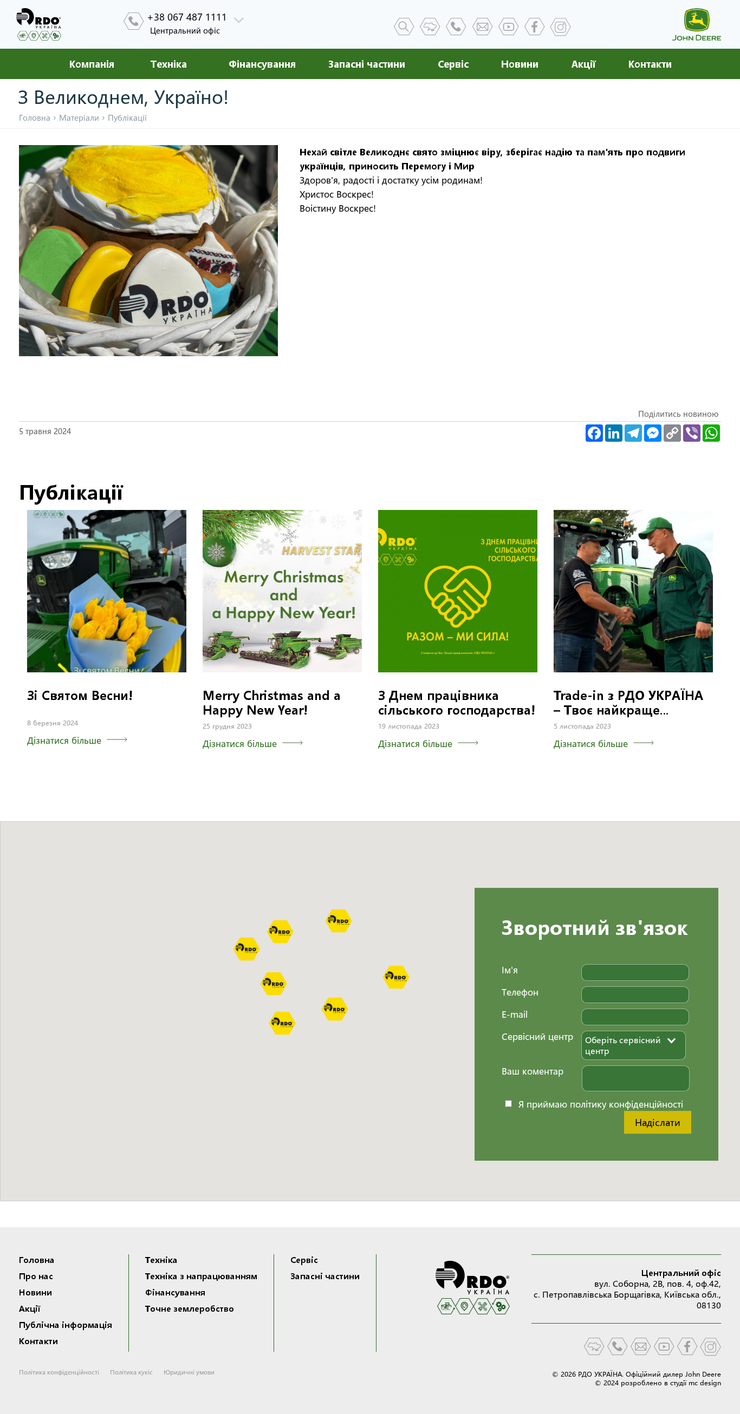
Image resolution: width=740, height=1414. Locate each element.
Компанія (91, 64)
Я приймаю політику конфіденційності (600, 1103)
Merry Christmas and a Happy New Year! (272, 703)
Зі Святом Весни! (80, 695)
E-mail (515, 1014)
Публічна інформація (65, 1324)
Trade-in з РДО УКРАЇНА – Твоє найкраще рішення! (629, 710)
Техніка (161, 1259)
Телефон (520, 992)
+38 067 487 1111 (187, 17)
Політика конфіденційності (59, 1372)
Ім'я (510, 970)
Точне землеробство (189, 1308)
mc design (705, 1382)
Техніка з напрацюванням (201, 1276)
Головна (34, 118)
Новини (519, 64)
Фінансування (262, 64)
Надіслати (657, 1122)
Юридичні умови (189, 1372)
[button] (338, 920)
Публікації (70, 492)
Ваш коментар (532, 1071)
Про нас (36, 1276)
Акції (583, 64)
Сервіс (453, 64)
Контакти (650, 64)
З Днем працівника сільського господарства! (456, 703)
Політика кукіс (131, 1372)
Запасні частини (366, 64)
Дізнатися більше (64, 740)
